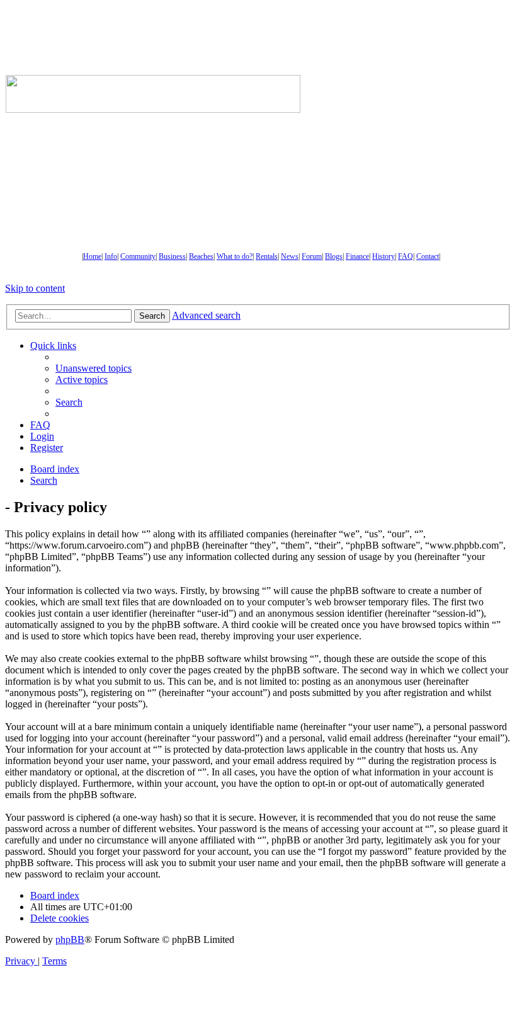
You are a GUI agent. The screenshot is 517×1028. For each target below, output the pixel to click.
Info (111, 256)
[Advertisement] (409, 94)
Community (138, 256)
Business (172, 256)
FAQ (405, 256)
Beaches (201, 256)
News (289, 256)
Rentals (267, 256)
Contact (427, 256)
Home (92, 256)
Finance (357, 256)
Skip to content (35, 288)
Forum (312, 256)
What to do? (235, 256)
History (383, 256)
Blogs (334, 256)
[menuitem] (93, 368)
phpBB (69, 939)
